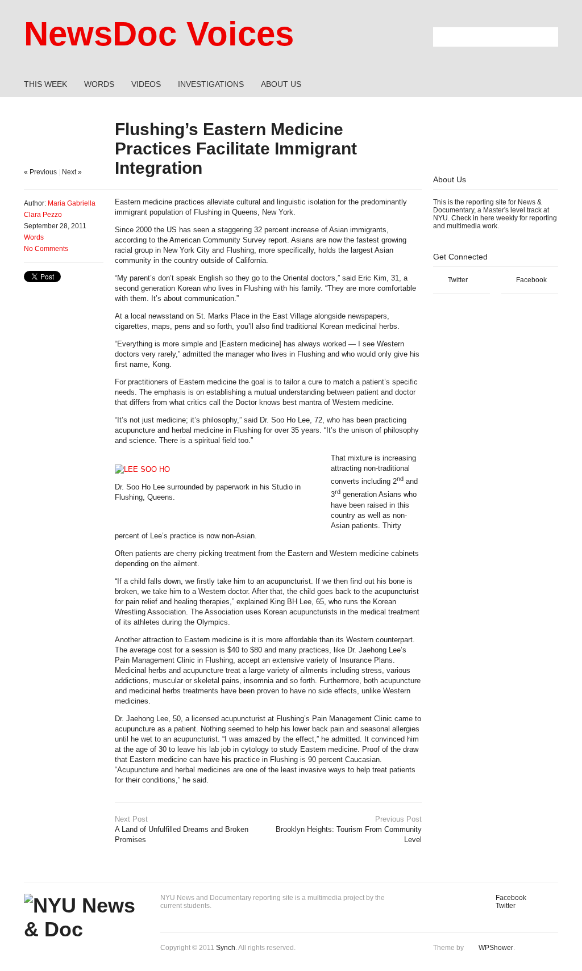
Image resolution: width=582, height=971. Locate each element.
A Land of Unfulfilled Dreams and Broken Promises (181, 829)
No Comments (46, 249)
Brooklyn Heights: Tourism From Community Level (349, 829)
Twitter (458, 280)
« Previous (40, 172)
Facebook (531, 280)
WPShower (496, 948)
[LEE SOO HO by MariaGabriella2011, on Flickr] (142, 469)
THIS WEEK (45, 84)
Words (34, 237)
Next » (72, 172)
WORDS (99, 84)
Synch (225, 948)
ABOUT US (281, 84)
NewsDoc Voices (159, 34)
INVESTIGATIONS (211, 84)
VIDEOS (146, 84)
